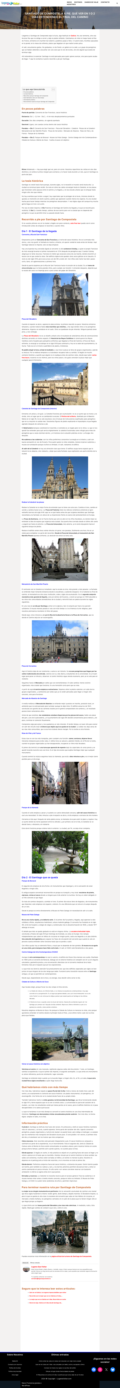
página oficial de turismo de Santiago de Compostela (71, 1256)
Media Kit (15, 1361)
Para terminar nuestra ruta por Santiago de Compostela (39, 101)
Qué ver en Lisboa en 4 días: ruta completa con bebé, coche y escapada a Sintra (60, 1364)
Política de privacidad (15, 1371)
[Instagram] (100, 1369)
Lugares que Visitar (39, 1267)
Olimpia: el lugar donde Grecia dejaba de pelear (60, 1371)
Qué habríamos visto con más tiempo (34, 97)
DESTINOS (78, 2)
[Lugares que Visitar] (26, 1271)
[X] (106, 1369)
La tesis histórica (28, 94)
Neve (24, 1383)
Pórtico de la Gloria (68, 416)
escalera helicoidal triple (80, 931)
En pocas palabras (29, 92)
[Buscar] (117, 3)
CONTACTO (105, 2)
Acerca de (25, 1262)
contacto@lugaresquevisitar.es (41, 1278)
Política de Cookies (15, 1368)
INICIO (69, 2)
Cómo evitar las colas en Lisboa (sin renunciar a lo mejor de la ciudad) (60, 1361)
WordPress (26, 1385)
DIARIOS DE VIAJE (91, 2)
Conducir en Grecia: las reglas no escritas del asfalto (60, 1368)
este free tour (75, 223)
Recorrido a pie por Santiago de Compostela (36, 95)
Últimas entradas (35, 1262)
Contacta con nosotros (15, 1364)
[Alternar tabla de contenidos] (52, 89)
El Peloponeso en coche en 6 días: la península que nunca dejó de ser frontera (60, 1375)
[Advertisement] (60, 74)
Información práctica (29, 99)
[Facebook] (93, 1369)
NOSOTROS (71, 4)
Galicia (60, 22)
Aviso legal (15, 1375)
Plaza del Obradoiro (31, 336)
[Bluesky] (112, 1369)
